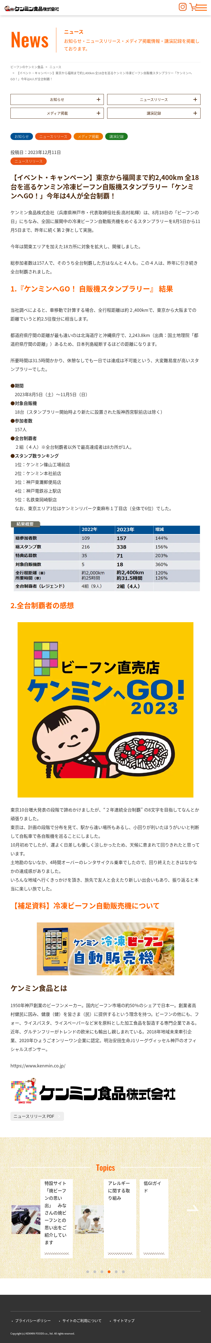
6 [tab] (123, 1271)
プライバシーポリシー (33, 1320)
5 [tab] (116, 1271)
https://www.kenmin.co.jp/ (37, 1065)
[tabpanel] (42, 1219)
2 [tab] (94, 1271)
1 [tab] (87, 1271)
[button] (201, 8)
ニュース (55, 67)
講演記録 (154, 113)
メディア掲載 (57, 113)
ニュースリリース (154, 99)
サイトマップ (124, 1320)
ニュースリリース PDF (33, 1116)
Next (193, 1208)
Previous (18, 1208)
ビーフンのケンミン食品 (26, 67)
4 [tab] (109, 1271)
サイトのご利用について (82, 1320)
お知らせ (57, 99)
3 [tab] (102, 1271)
